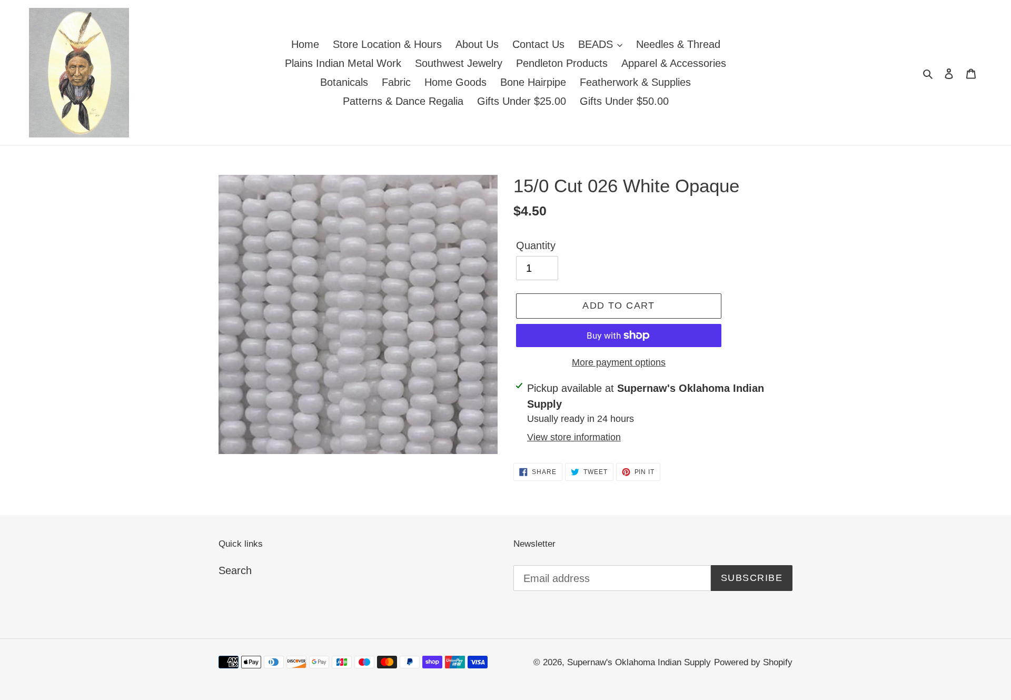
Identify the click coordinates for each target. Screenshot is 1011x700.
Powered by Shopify (753, 662)
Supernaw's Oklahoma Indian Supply (639, 662)
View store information (574, 437)
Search (235, 570)
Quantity (536, 245)
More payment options (619, 362)
